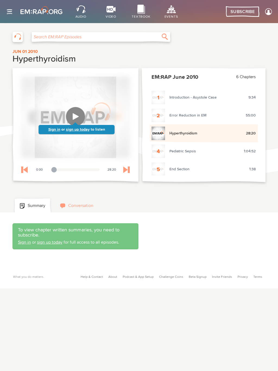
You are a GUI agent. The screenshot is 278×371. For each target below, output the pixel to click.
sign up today (78, 129)
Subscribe (242, 12)
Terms (257, 277)
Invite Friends (222, 277)
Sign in (54, 129)
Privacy (243, 277)
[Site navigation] (9, 12)
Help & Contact (92, 277)
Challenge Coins (171, 277)
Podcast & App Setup (138, 277)
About (112, 277)
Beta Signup (198, 277)
